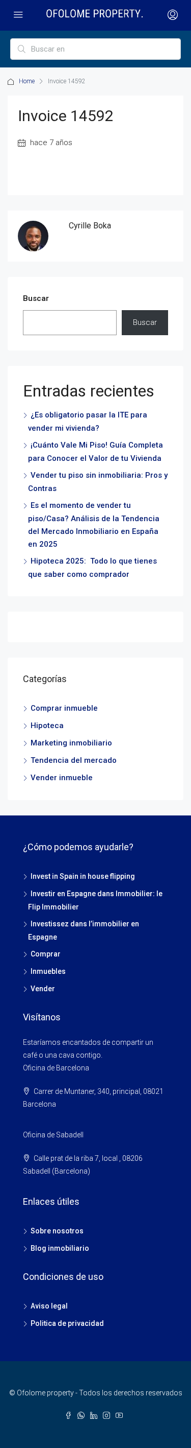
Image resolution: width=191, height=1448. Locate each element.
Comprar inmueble (64, 708)
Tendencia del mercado (74, 760)
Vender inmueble (62, 777)
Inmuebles (48, 971)
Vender (43, 989)
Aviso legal (49, 1306)
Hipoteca (47, 725)
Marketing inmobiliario (71, 743)
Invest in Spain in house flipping (83, 876)
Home (27, 81)
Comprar (46, 954)
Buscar (36, 298)
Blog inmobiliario (60, 1248)
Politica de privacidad (67, 1323)
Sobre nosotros (57, 1231)
